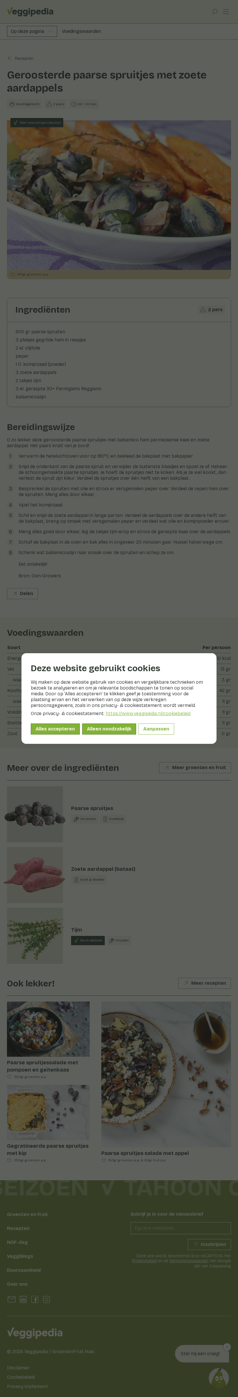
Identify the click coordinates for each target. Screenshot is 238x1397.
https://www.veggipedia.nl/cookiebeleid (148, 713)
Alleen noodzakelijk (109, 729)
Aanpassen (156, 729)
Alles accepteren (55, 729)
